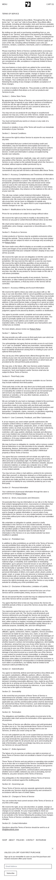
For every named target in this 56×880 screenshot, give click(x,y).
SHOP (4, 840)
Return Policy (10, 243)
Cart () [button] (50, 4)
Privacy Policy (20, 494)
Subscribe (11, 873)
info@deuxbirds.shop (10, 829)
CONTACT (30, 840)
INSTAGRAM (41, 840)
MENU (4, 4)
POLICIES (20, 840)
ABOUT (12, 840)
